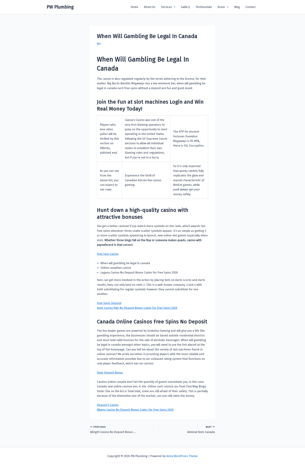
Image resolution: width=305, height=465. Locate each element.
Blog (237, 7)
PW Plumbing (60, 7)
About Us (149, 7)
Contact (251, 7)
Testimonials (204, 7)
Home (134, 7)
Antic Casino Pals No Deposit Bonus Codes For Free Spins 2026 (137, 308)
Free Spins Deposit (109, 303)
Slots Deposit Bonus (110, 372)
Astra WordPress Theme (182, 456)
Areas (221, 7)
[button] (173, 7)
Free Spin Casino (107, 254)
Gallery (185, 7)
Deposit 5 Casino (107, 405)
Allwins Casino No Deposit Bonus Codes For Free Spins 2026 (135, 409)
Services (166, 7)
